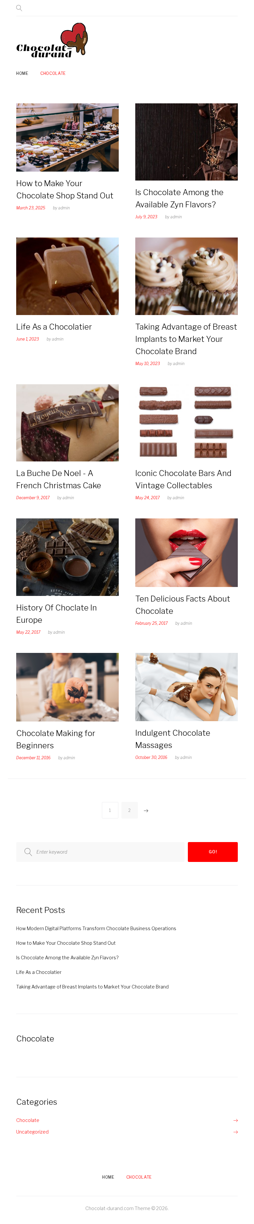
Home (22, 73)
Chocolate (53, 73)
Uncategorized (32, 1132)
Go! (213, 851)
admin (64, 207)
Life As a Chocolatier (54, 327)
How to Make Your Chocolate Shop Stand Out (66, 943)
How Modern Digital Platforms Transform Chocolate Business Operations (96, 928)
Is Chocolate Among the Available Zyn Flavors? (67, 957)
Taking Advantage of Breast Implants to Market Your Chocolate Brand (186, 339)
